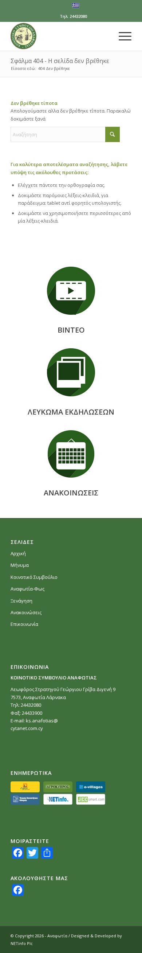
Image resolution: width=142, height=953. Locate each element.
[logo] (59, 36)
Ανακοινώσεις (26, 612)
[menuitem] (121, 36)
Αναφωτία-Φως (27, 588)
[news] (71, 454)
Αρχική (18, 553)
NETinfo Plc (22, 943)
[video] (71, 291)
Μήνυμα (20, 565)
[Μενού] (121, 36)
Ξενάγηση (21, 600)
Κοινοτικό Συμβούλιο (34, 577)
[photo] (71, 372)
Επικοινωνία (24, 624)
